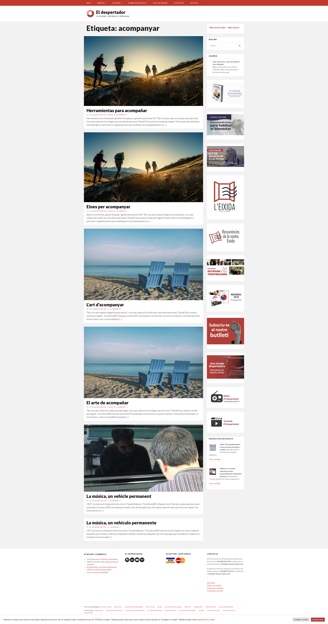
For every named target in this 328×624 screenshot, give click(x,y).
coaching (98, 610)
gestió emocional (114, 610)
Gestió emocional (173, 607)
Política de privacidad (215, 588)
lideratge (88, 613)
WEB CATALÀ (233, 28)
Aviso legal (211, 583)
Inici (88, 3)
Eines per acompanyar (108, 206)
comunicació (229, 610)
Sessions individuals (100, 572)
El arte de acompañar (107, 402)
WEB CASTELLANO (217, 28)
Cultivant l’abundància (109, 559)
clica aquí (225, 72)
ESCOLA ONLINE (160, 3)
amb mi (187, 607)
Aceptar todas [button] (317, 619)
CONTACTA (179, 3)
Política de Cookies (214, 586)
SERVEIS (101, 3)
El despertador (110, 12)
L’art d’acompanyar (105, 304)
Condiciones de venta (215, 591)
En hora (116, 3)
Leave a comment (117, 115)
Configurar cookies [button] (301, 619)
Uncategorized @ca (134, 607)
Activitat (150, 607)
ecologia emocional (135, 610)
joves (201, 610)
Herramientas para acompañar (116, 110)
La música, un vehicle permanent (118, 496)
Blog (159, 607)
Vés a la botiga (214, 459)
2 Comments (114, 309)
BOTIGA (194, 3)
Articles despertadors (109, 567)
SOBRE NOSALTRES (136, 3)
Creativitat (211, 607)
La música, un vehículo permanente (121, 522)
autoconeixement (187, 610)
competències (213, 610)
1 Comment (114, 501)
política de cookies (207, 619)
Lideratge (198, 607)
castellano (105, 607)
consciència (170, 610)
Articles (118, 607)
